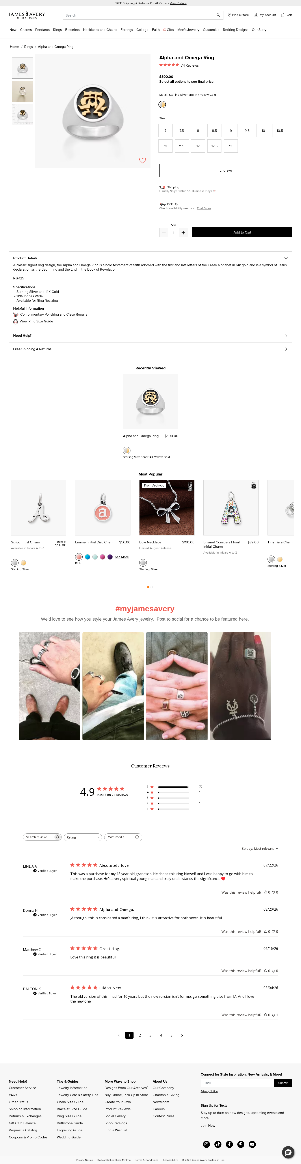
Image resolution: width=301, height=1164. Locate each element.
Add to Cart (242, 232)
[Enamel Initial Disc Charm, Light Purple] (110, 557)
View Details (178, 3)
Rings (28, 46)
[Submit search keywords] (220, 15)
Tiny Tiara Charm (281, 542)
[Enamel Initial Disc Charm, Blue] (87, 557)
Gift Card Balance (22, 1123)
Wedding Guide (69, 1137)
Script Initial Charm (25, 542)
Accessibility (170, 1160)
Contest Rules (163, 1115)
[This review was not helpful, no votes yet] (273, 892)
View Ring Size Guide (36, 321)
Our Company (163, 1087)
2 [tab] (151, 588)
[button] (265, 14)
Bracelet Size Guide (72, 1108)
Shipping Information (25, 1108)
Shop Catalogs (116, 1123)
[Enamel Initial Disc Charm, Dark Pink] (102, 557)
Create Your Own (118, 1101)
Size (162, 118)
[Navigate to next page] (182, 1035)
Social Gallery (115, 1115)
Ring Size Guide (69, 1115)
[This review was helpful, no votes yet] (265, 892)
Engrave (225, 170)
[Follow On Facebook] (229, 1144)
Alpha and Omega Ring (141, 435)
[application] (80, 115)
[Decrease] (183, 232)
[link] (142, 29)
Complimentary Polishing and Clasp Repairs (53, 314)
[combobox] (143, 15)
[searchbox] (38, 837)
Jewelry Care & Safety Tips (77, 1094)
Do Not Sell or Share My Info (114, 1160)
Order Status (18, 1101)
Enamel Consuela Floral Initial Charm (221, 544)
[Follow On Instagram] (206, 1144)
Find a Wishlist (116, 1130)
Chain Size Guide (70, 1101)
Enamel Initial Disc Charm (94, 542)
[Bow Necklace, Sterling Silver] (143, 563)
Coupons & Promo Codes (28, 1137)
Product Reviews (117, 1108)
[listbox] (23, 108)
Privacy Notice (209, 1091)
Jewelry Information (72, 1087)
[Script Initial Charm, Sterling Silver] (15, 563)
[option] (22, 68)
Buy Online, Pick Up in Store (126, 1094)
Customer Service (22, 1087)
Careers (159, 1108)
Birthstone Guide (70, 1123)
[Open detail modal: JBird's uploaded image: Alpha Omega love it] (240, 686)
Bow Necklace (150, 542)
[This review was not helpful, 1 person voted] (273, 1014)
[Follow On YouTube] (252, 1144)
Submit (283, 1083)
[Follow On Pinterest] (240, 1144)
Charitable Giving (166, 1094)
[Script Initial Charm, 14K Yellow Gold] (23, 562)
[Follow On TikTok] (217, 1144)
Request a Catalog (23, 1130)
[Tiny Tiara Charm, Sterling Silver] (271, 559)
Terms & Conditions (146, 1160)
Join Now (208, 1125)
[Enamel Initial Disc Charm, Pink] (79, 557)
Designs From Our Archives (126, 1087)
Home (14, 46)
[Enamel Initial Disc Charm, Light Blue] (95, 557)
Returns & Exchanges (25, 1115)
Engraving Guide (69, 1130)
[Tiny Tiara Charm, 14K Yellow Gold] (279, 559)
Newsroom (161, 1101)
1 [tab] (148, 588)
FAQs (13, 1094)
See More (122, 556)
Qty (173, 224)
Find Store (204, 208)
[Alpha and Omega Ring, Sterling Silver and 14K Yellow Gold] (126, 450)
